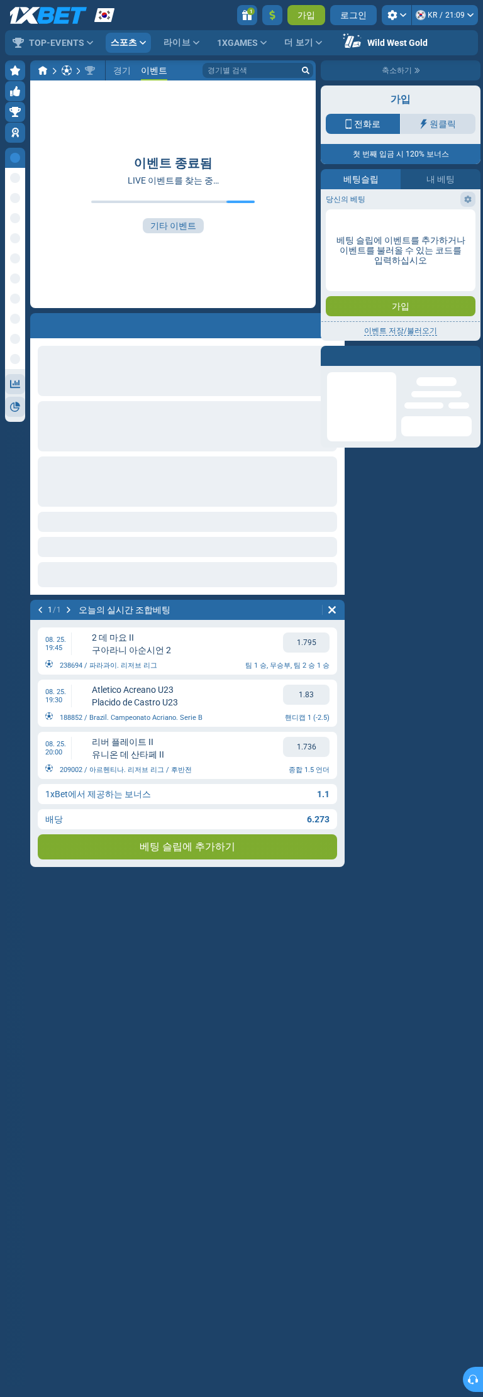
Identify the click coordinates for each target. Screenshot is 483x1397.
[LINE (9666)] (42, 70)
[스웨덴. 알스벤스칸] (89, 70)
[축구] (66, 70)
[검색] (305, 70)
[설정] (396, 15)
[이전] (40, 610)
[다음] (69, 610)
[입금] (272, 15)
